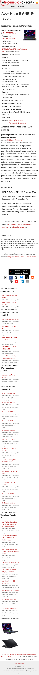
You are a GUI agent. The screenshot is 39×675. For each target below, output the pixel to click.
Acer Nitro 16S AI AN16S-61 (10, 590)
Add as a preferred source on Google (21, 272)
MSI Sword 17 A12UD (8, 439)
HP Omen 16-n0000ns (8, 503)
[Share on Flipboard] (17, 281)
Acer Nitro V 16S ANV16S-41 (10, 608)
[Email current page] (28, 282)
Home (12, 6)
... (36, 6)
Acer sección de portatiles (17, 123)
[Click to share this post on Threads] (16, 278)
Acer (17, 657)
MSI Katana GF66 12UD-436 (10, 319)
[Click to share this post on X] (27, 277)
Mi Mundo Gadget (13, 140)
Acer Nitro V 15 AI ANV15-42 (10, 563)
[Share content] (5, 277)
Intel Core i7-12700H (8, 38)
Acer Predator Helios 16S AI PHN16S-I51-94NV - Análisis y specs (10, 551)
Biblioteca (11, 657)
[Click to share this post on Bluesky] (22, 278)
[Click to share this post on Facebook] (11, 278)
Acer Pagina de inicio (16, 120)
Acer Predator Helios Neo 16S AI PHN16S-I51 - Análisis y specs (9, 537)
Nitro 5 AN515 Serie (9, 33)
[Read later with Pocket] (11, 281)
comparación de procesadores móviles (21, 257)
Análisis (21, 6)
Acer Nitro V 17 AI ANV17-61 (10, 599)
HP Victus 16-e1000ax (8, 393)
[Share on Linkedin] (22, 281)
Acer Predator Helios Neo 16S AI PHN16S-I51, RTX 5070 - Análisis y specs (9, 524)
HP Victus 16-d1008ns (8, 402)
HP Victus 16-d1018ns (8, 412)
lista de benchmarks (19, 227)
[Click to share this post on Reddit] (32, 277)
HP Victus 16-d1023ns (8, 421)
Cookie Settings (19, 663)
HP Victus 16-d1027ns (8, 494)
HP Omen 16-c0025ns (8, 430)
